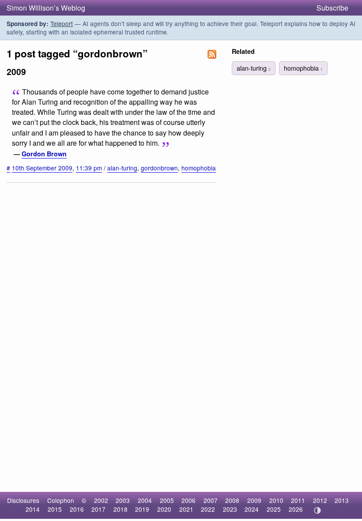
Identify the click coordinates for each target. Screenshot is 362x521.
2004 (145, 500)
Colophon (60, 500)
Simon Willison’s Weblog (46, 8)
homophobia (198, 167)
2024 (252, 509)
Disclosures (23, 500)
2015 (55, 509)
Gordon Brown (44, 153)
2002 (101, 500)
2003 (123, 500)
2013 (342, 500)
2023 (230, 509)
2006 (188, 500)
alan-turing (122, 167)
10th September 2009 (42, 167)
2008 (232, 500)
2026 (296, 509)
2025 (274, 509)
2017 (98, 509)
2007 (211, 500)
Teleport (61, 23)
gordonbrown (159, 167)
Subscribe (332, 8)
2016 (77, 509)
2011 (298, 500)
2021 (186, 509)
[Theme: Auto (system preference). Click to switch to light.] (317, 510)
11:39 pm (89, 167)
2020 (164, 509)
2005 (167, 500)
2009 (254, 500)
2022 (208, 509)
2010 (276, 500)
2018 (120, 509)
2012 (320, 500)
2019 (142, 509)
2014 (33, 509)
